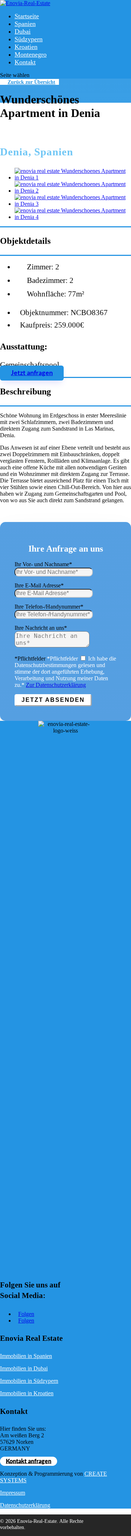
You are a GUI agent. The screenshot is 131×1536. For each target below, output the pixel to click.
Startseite (27, 16)
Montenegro (31, 54)
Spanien (25, 23)
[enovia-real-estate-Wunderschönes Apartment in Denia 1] (73, 177)
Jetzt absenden (53, 700)
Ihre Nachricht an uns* (41, 628)
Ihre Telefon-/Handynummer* (49, 607)
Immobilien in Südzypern (29, 1381)
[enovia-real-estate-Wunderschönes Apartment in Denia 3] (73, 204)
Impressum (12, 1493)
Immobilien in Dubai (24, 1368)
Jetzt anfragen (32, 373)
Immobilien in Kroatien (26, 1393)
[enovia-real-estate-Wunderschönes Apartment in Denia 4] (73, 217)
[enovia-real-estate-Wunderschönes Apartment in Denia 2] (73, 191)
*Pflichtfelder (30, 658)
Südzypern (29, 39)
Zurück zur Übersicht (31, 82)
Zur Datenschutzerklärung (56, 685)
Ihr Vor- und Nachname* (43, 564)
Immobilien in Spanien (26, 1356)
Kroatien (26, 46)
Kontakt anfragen (28, 1461)
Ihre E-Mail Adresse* (39, 585)
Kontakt (25, 62)
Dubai (23, 31)
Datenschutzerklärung (25, 1505)
